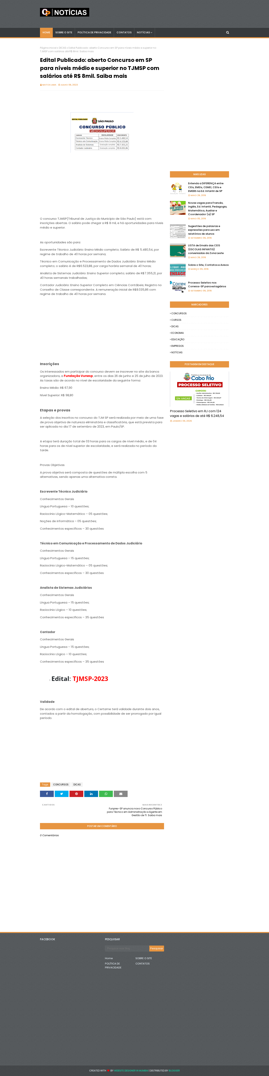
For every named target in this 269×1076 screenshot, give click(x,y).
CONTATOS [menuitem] (124, 32)
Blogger (174, 1070)
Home (109, 958)
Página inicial (48, 47)
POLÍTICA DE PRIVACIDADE (113, 965)
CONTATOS (142, 963)
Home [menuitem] (46, 32)
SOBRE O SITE (143, 958)
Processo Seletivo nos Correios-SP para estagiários (207, 284)
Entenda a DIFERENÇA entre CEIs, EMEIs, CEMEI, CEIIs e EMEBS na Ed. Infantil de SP (206, 187)
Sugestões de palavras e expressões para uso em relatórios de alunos (204, 230)
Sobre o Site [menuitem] (63, 32)
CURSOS (176, 320)
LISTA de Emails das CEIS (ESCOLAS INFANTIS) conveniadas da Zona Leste (206, 249)
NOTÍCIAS (177, 352)
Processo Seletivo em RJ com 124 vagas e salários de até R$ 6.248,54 (197, 413)
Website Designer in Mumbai (131, 1070)
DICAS (62, 47)
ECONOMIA (177, 333)
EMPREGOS (177, 346)
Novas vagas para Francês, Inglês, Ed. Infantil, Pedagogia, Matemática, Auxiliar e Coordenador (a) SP (207, 208)
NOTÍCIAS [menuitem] (143, 32)
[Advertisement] (102, 181)
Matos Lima (49, 84)
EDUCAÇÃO (177, 339)
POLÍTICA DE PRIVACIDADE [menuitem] (94, 32)
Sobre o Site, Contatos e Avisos (208, 265)
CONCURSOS (61, 784)
